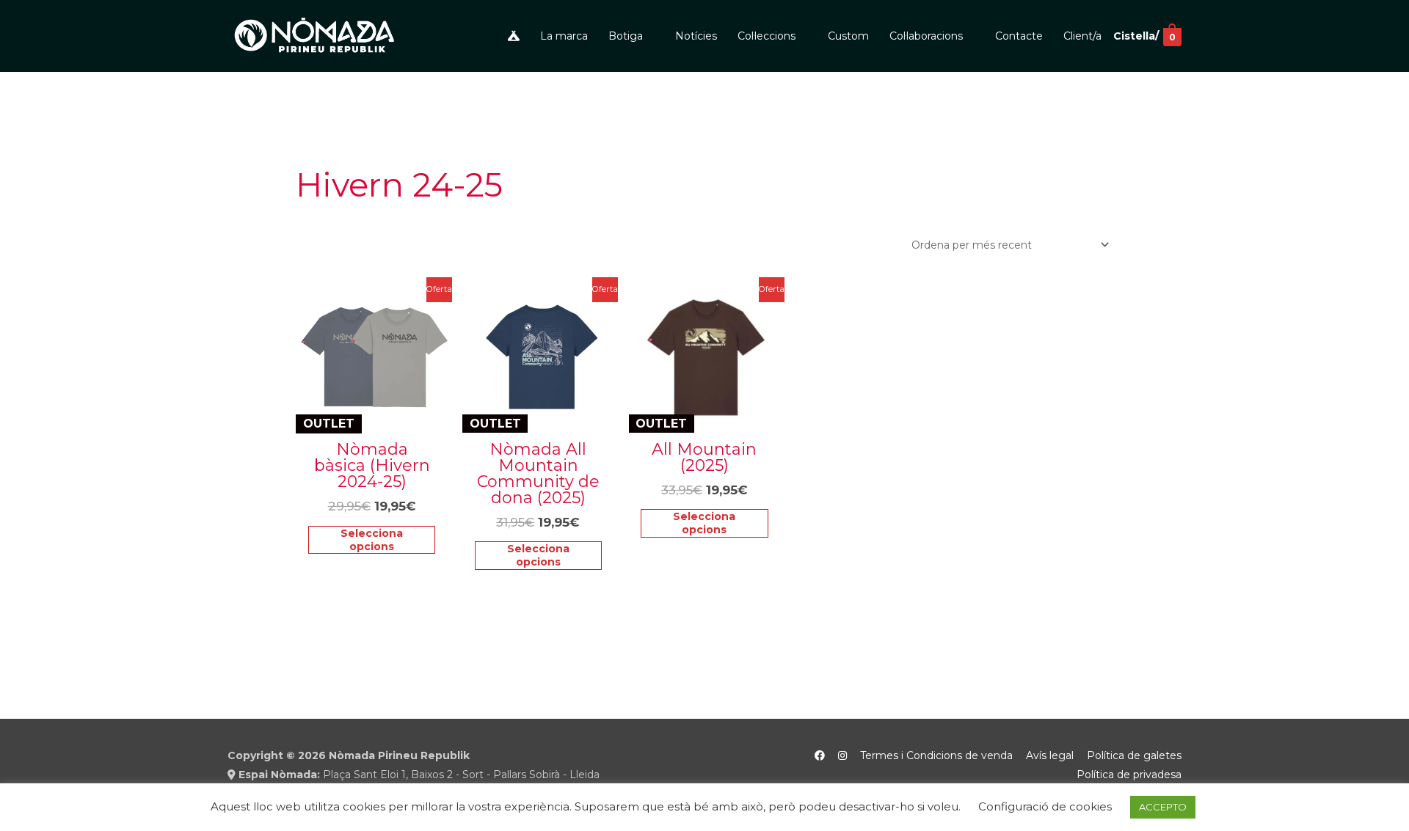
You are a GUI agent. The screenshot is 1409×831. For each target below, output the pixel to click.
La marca (564, 36)
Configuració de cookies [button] (1045, 806)
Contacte (1019, 36)
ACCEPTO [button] (1163, 807)
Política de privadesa (1129, 774)
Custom (848, 36)
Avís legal (1050, 755)
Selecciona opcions (372, 540)
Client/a (1082, 36)
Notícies (696, 36)
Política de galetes (1134, 755)
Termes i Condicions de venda (936, 755)
